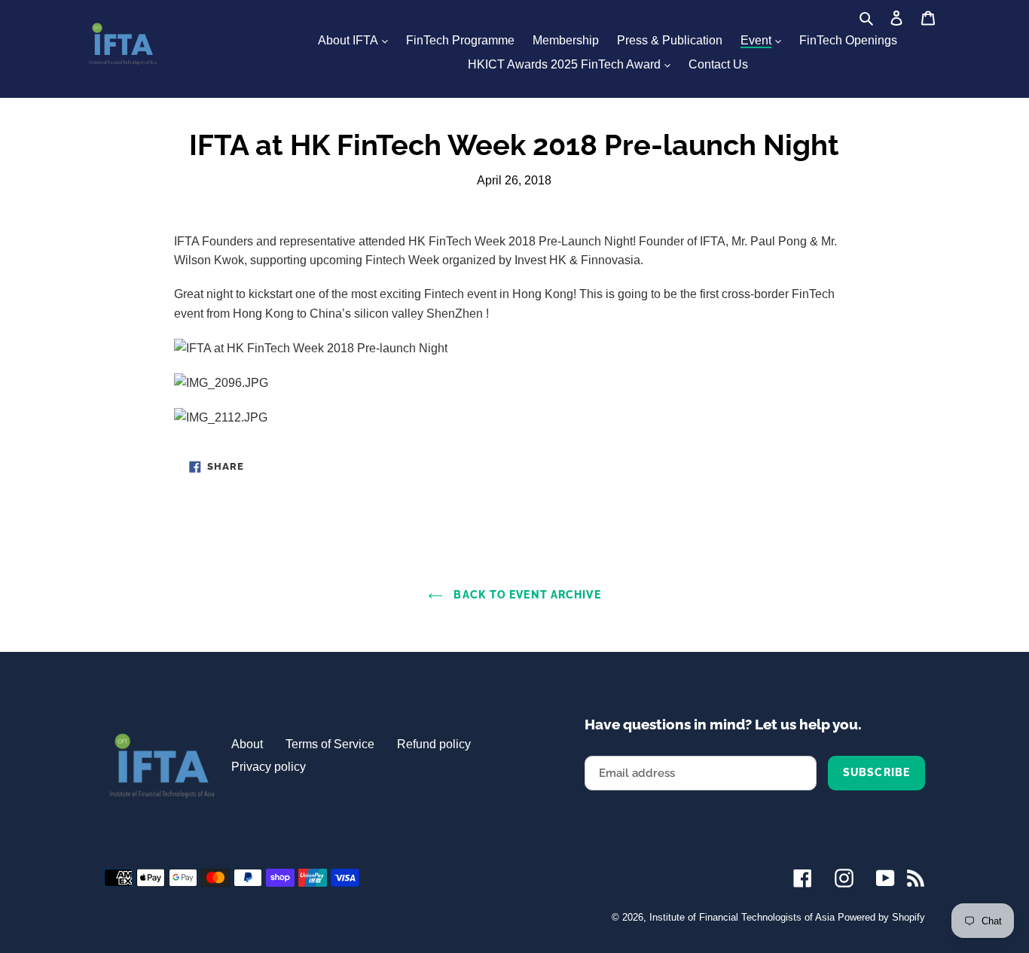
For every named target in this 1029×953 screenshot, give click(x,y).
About (247, 744)
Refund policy (434, 744)
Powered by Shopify (881, 917)
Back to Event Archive (525, 595)
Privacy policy (268, 766)
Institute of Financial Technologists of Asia (742, 917)
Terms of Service (329, 744)
